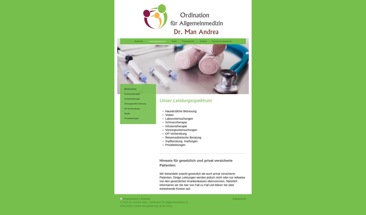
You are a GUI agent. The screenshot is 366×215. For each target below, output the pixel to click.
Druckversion (131, 198)
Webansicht (239, 198)
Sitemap (145, 198)
